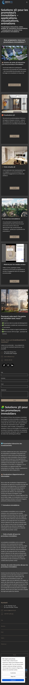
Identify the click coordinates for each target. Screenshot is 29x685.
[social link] (4, 365)
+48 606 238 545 (8, 360)
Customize (13, 673)
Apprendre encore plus (14, 85)
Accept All (13, 680)
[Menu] (27, 2)
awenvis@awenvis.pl (9, 356)
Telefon (2, 638)
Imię (2, 372)
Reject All (13, 676)
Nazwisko (3, 378)
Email (2, 384)
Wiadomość (3, 390)
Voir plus (14, 136)
